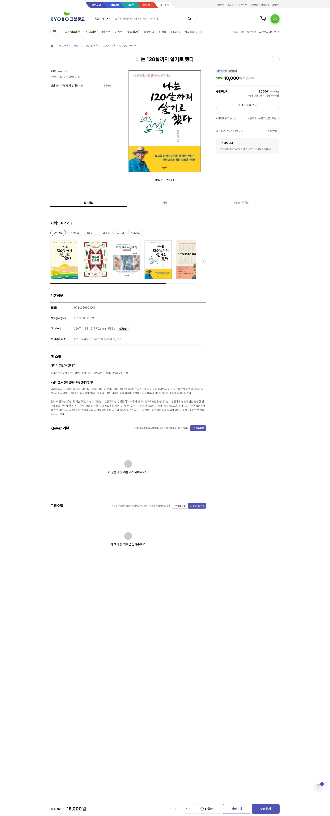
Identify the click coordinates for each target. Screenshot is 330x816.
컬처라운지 (190, 32)
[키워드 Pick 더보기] (203, 261)
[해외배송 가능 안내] (234, 118)
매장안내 (265, 4)
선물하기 (210, 809)
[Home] (51, 45)
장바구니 (236, 809)
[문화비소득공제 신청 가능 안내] (278, 118)
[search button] (189, 18)
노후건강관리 (126, 45)
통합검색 (99, 18)
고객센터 (276, 4)
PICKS (175, 32)
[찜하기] (188, 809)
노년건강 (107, 45)
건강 (76, 45)
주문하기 (265, 809)
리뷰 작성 (200, 428)
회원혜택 (240, 4)
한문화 (53, 76)
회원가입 (221, 4)
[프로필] (275, 18)
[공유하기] (276, 59)
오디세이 (91, 32)
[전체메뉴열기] (54, 31)
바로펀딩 (149, 32)
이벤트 (119, 32)
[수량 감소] (166, 809)
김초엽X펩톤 (72, 32)
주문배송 (254, 4)
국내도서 (61, 45)
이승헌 (53, 71)
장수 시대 (58, 233)
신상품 (163, 32)
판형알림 (123, 328)
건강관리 (74, 233)
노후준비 (105, 233)
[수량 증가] (175, 809)
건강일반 (90, 45)
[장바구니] (263, 18)
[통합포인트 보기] (229, 91)
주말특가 (132, 32)
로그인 (230, 4)
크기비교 (170, 180)
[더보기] (201, 32)
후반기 (90, 233)
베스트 (106, 32)
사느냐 (120, 233)
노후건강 (135, 233)
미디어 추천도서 (58, 372)
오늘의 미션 (238, 31)
